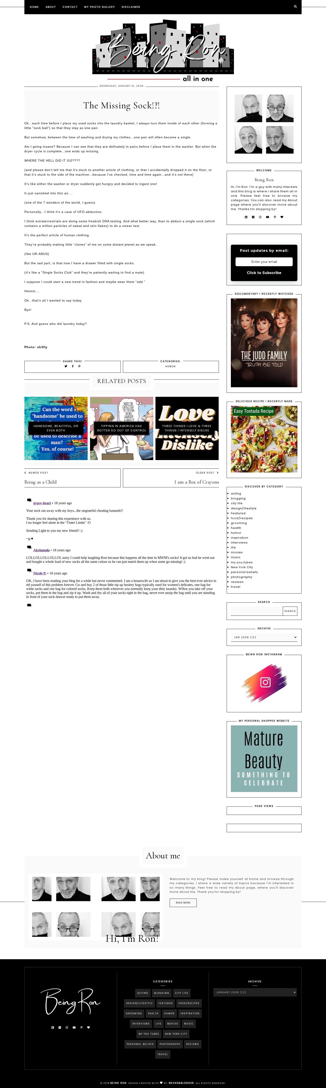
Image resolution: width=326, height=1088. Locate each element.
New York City (242, 567)
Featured (238, 513)
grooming (239, 523)
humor (170, 366)
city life (237, 503)
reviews (237, 582)
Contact (70, 7)
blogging (238, 498)
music (236, 557)
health (236, 528)
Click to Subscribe (264, 273)
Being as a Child (40, 482)
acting (236, 493)
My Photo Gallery (99, 7)
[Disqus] (121, 550)
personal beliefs (244, 572)
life (233, 547)
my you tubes (242, 562)
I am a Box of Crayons (197, 482)
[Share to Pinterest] (79, 366)
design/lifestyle (244, 508)
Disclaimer (131, 7)
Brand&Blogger (181, 1083)
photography (241, 577)
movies (237, 552)
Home (34, 7)
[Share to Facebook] (73, 366)
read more (183, 902)
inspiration (239, 538)
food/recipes (242, 518)
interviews (239, 542)
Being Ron (118, 1083)
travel (235, 587)
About (51, 7)
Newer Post (38, 473)
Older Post (205, 473)
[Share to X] (66, 366)
